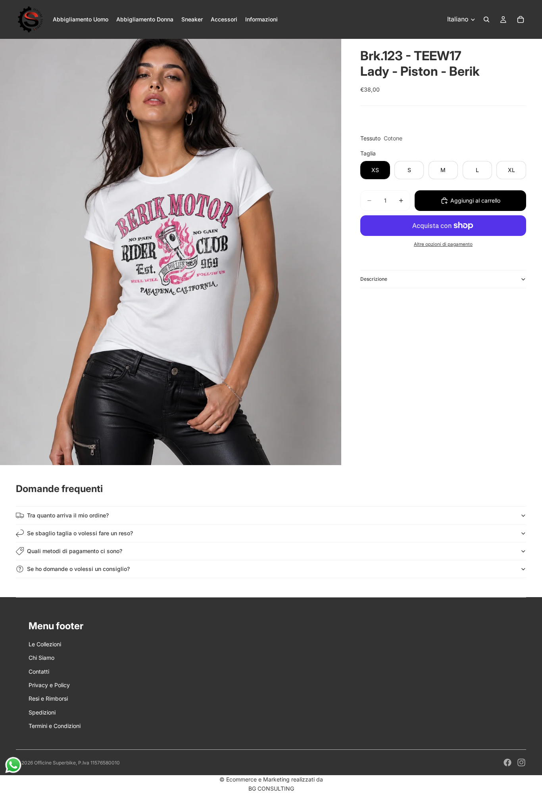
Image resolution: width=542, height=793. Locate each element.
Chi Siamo (41, 657)
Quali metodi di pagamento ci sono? (74, 551)
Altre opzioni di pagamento (443, 244)
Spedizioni (42, 712)
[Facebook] (507, 762)
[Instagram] (521, 762)
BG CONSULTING (271, 788)
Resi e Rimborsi (48, 698)
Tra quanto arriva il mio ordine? (68, 515)
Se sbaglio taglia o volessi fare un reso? (80, 533)
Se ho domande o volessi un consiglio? (78, 568)
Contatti (39, 671)
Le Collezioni (45, 644)
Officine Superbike (55, 763)
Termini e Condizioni (55, 725)
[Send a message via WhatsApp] (13, 765)
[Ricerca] (486, 19)
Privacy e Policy (49, 685)
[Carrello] (520, 19)
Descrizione (373, 279)
